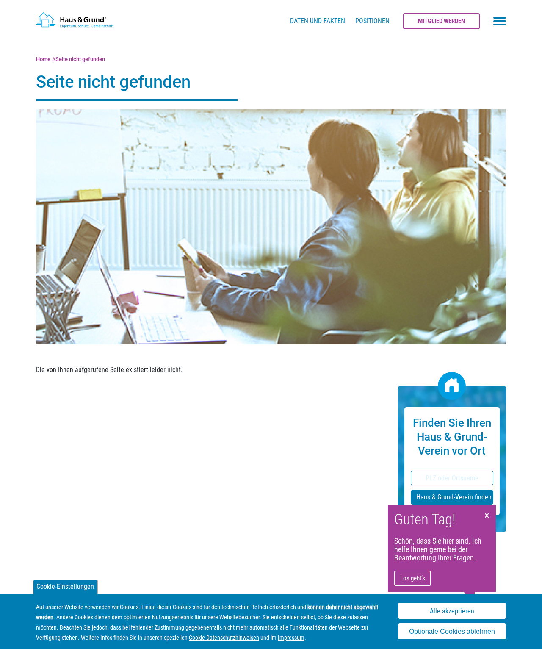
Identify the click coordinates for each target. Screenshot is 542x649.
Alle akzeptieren (452, 611)
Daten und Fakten (317, 21)
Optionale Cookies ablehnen (452, 631)
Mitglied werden (441, 21)
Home (43, 59)
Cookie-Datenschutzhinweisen (224, 637)
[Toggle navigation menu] (499, 21)
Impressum (291, 637)
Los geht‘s (412, 578)
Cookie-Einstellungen (65, 586)
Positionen (372, 21)
